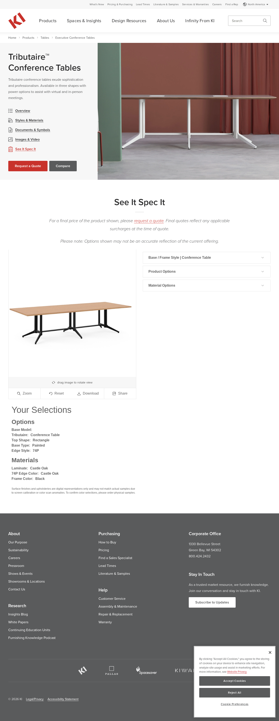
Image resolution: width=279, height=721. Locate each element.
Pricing (104, 550)
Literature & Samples (166, 4)
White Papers (18, 622)
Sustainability (18, 550)
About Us (166, 20)
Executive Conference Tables (75, 37)
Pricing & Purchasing (120, 4)
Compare (63, 165)
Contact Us (16, 589)
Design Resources (129, 20)
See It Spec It (25, 148)
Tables (45, 37)
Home (12, 37)
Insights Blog (18, 614)
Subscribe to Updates (212, 602)
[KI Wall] (188, 670)
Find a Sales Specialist (115, 557)
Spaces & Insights (84, 20)
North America (256, 4)
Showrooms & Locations (26, 581)
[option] (188, 111)
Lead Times (143, 4)
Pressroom (16, 565)
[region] (235, 682)
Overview (22, 110)
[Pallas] (111, 670)
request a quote (149, 221)
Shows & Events (20, 573)
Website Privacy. (237, 672)
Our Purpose (17, 542)
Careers (217, 4)
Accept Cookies (234, 681)
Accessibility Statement (63, 699)
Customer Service (112, 598)
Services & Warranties (195, 4)
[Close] (270, 652)
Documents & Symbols (32, 129)
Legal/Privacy (35, 699)
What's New (97, 4)
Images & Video (27, 139)
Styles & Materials (29, 120)
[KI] (82, 670)
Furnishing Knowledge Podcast (32, 637)
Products (47, 20)
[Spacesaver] (146, 670)
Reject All (234, 693)
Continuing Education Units (29, 629)
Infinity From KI (199, 20)
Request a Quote (28, 165)
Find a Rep (231, 4)
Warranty (105, 622)
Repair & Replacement (116, 614)
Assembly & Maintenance (118, 606)
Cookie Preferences (234, 704)
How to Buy (107, 542)
